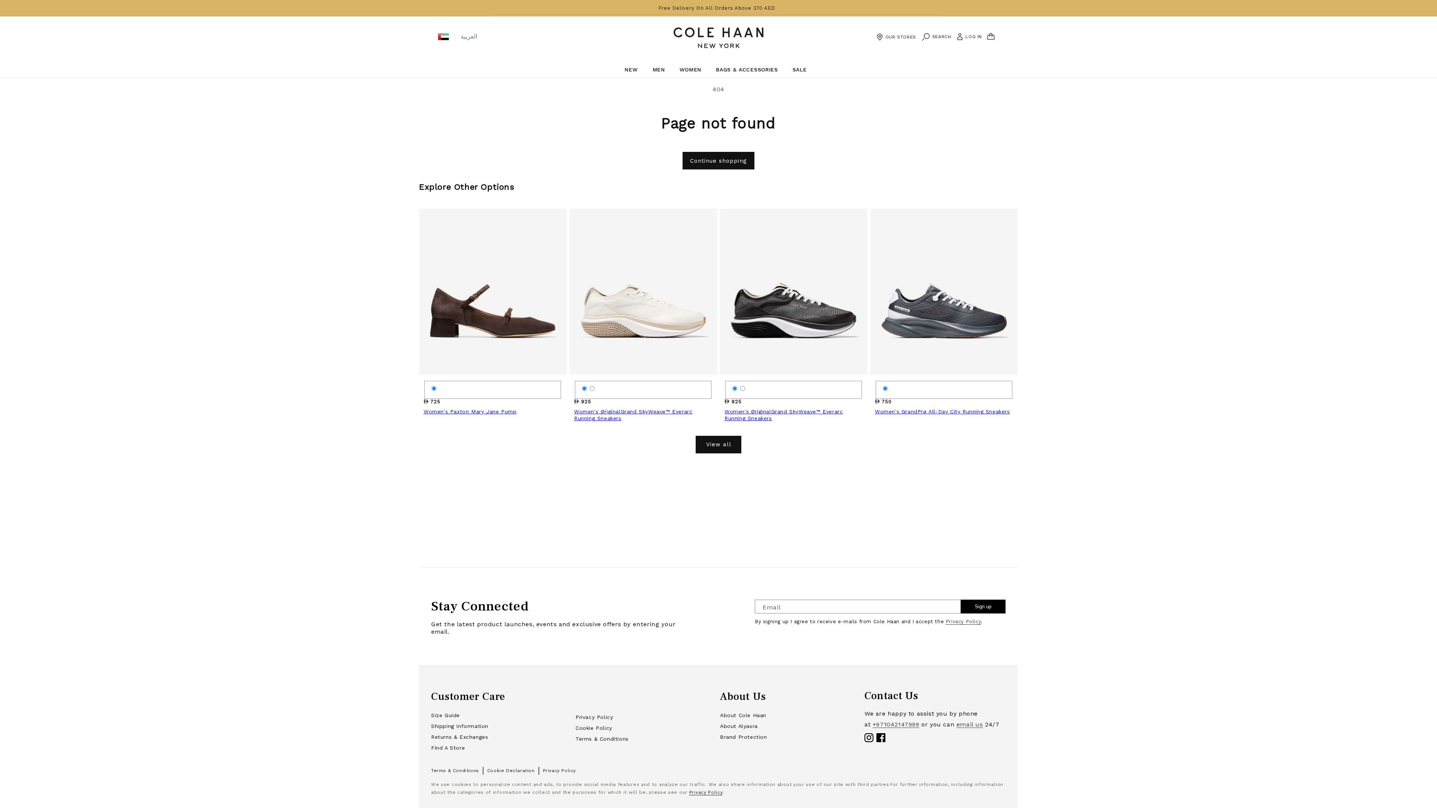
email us (970, 724)
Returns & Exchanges (459, 737)
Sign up (983, 606)
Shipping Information (459, 726)
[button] (443, 36)
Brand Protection (743, 737)
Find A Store (448, 748)
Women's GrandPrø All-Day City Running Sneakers (942, 411)
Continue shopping (718, 160)
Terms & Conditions (602, 739)
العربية (469, 36)
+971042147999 (896, 724)
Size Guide (445, 715)
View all (718, 444)
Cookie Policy (594, 728)
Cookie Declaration (511, 770)
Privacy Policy (963, 621)
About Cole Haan (743, 715)
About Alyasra (739, 726)
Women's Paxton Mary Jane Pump (470, 411)
